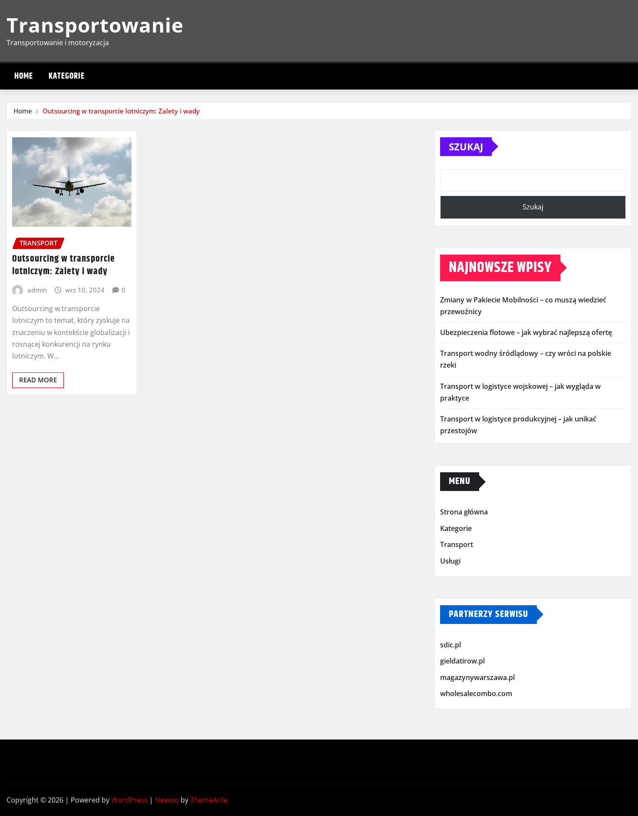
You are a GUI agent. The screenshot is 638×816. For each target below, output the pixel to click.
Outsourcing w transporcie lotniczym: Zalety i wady (121, 110)
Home (23, 76)
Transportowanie (95, 24)
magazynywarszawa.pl (477, 677)
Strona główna (464, 512)
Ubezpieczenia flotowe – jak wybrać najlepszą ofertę (526, 332)
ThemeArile (208, 800)
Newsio (167, 800)
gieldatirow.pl (462, 661)
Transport (456, 545)
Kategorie (67, 76)
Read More (38, 379)
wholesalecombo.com (476, 693)
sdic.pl (450, 645)
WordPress (129, 800)
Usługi (450, 561)
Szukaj (466, 146)
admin (37, 289)
